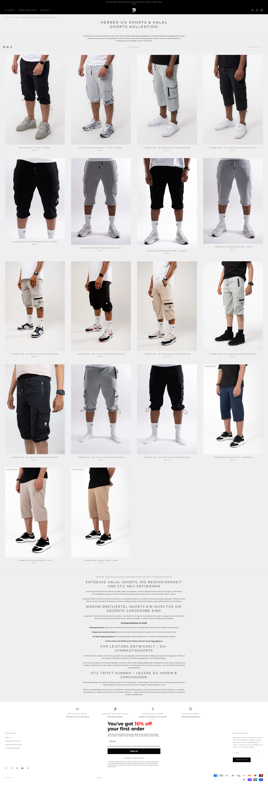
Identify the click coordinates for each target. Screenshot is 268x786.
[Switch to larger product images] (4, 47)
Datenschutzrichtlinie (13, 741)
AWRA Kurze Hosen (28, 10)
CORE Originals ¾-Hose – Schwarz (35, 147)
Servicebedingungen (12, 748)
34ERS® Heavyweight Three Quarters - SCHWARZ (35, 242)
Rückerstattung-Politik (13, 744)
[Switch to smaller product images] (8, 47)
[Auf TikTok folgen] (28, 768)
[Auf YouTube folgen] (22, 768)
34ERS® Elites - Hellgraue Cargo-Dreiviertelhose (167, 147)
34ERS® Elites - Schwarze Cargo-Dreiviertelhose (167, 457)
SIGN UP (134, 751)
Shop (17, 17)
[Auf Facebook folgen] (6, 768)
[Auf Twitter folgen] (11, 768)
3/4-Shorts (10, 10)
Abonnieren (242, 760)
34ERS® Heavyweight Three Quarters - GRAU (101, 248)
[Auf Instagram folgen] (17, 768)
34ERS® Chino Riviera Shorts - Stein (35, 560)
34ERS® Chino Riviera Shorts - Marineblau (233, 457)
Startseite (9, 17)
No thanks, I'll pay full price (134, 758)
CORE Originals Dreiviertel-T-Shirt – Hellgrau (101, 147)
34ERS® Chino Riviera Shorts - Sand (101, 560)
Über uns (8, 738)
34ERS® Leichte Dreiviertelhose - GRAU (233, 247)
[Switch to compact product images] (11, 47)
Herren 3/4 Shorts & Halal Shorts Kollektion (39, 17)
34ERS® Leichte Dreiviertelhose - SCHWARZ (167, 251)
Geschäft (45, 10)
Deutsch (8, 777)
